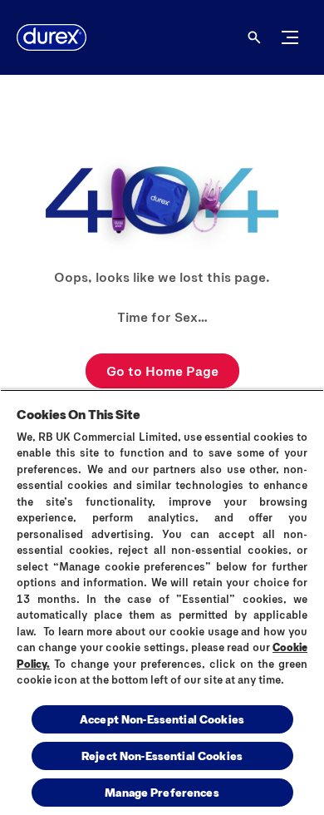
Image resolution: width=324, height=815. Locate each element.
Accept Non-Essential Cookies (162, 719)
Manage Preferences (162, 792)
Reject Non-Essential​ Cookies (162, 755)
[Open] (254, 37)
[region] (162, 602)
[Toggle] (289, 37)
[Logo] (51, 37)
